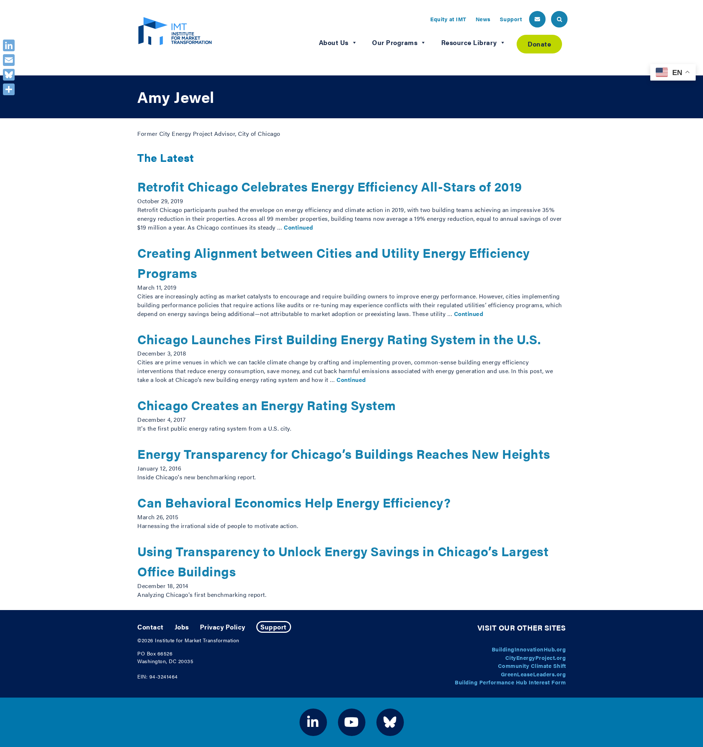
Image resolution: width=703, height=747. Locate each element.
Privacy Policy (222, 626)
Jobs (182, 626)
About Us (334, 42)
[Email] (8, 60)
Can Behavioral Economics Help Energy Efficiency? (293, 502)
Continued (298, 227)
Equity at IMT (448, 19)
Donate (539, 43)
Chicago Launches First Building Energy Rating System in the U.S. (339, 339)
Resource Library (469, 42)
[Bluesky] (8, 74)
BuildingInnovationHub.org (529, 649)
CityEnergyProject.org (535, 657)
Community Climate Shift (532, 665)
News (483, 19)
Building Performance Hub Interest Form (510, 682)
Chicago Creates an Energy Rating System (266, 405)
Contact (150, 626)
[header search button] (559, 19)
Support (511, 19)
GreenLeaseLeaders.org (533, 674)
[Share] (8, 89)
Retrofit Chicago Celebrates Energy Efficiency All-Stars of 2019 (329, 186)
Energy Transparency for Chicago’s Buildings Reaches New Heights (343, 453)
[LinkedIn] (8, 45)
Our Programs (394, 42)
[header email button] (537, 19)
